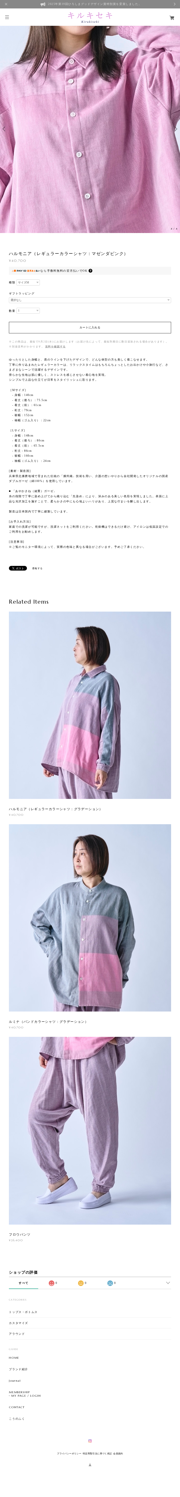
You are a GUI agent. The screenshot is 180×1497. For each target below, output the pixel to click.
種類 (12, 282)
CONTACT (17, 1407)
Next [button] (175, 129)
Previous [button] (4, 129)
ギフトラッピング (21, 293)
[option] (90, 129)
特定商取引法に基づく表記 (97, 1453)
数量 (12, 310)
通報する (37, 568)
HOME (14, 1357)
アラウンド (17, 1333)
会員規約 (118, 1453)
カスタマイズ (18, 1323)
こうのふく (17, 1418)
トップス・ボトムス (23, 1312)
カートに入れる (89, 327)
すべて (23, 1283)
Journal (15, 1380)
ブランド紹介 (18, 1369)
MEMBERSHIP (19, 1392)
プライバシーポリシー (69, 1453)
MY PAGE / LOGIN (26, 1395)
